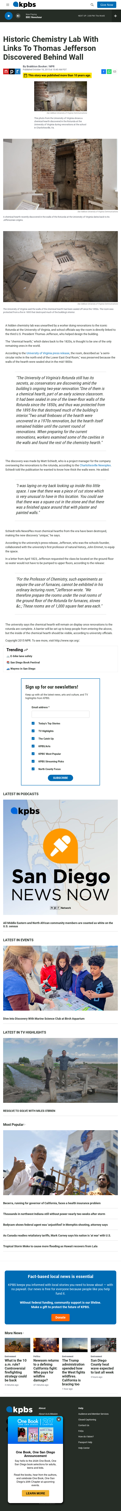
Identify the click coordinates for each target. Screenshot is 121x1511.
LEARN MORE (35, 1493)
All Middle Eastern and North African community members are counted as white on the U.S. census (58, 924)
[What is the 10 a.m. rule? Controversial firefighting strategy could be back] (17, 1345)
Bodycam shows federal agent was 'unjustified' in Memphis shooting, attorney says (55, 1224)
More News (13, 1333)
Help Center (84, 1448)
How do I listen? (86, 1436)
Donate (60, 1317)
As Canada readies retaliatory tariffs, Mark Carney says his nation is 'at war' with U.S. (57, 1235)
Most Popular (13, 1125)
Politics (36, 1356)
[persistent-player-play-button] (8, 16)
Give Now (106, 5)
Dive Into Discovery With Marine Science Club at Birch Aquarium (44, 1018)
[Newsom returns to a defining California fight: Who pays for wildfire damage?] (46, 1345)
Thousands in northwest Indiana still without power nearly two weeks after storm (54, 1214)
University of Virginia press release (47, 353)
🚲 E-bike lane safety (19, 656)
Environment (10, 1356)
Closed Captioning (87, 1419)
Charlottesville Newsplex (95, 465)
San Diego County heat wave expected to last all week (102, 1366)
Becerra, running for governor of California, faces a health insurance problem (52, 1203)
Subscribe (60, 777)
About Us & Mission (48, 1414)
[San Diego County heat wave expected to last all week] (103, 1345)
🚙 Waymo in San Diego (20, 668)
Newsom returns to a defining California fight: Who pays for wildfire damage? (46, 1370)
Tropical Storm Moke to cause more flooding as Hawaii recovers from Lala (50, 1246)
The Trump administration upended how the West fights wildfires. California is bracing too (73, 1372)
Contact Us (83, 1425)
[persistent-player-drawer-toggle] (116, 16)
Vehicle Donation (47, 1503)
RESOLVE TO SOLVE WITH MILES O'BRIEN (29, 1110)
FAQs (81, 1431)
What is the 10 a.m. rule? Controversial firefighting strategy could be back (16, 1370)
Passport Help (85, 1442)
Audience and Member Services (93, 1414)
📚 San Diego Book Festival (23, 662)
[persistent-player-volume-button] (18, 15)
